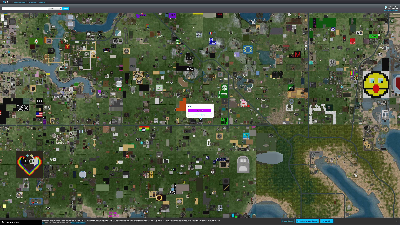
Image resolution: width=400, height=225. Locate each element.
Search (65, 8)
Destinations (32, 1)
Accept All (326, 221)
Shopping (42, 1)
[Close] (396, 221)
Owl (189, 106)
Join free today (199, 115)
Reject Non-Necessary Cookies (307, 221)
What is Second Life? (20, 1)
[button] (212, 105)
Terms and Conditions (78, 223)
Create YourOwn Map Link (393, 7)
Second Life (7, 2)
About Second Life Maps (391, 10)
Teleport (200, 111)
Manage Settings (287, 221)
